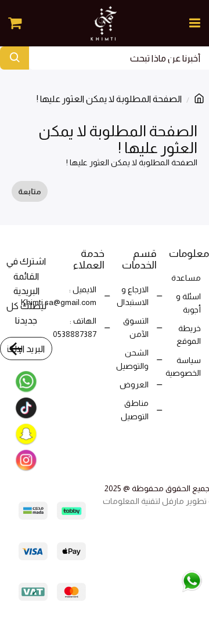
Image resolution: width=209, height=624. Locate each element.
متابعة (29, 191)
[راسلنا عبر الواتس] (167, 580)
